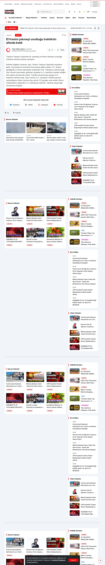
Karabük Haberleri (15, 18)
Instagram (44, 105)
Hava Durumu (47, 4)
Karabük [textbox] (94, 12)
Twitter (30, 105)
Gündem (44, 18)
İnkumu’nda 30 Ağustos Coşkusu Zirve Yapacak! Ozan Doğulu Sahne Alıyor (86, 106)
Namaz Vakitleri (58, 4)
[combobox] (98, 11)
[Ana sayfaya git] (6, 18)
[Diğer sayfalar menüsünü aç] (15, 22)
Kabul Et (73, 560)
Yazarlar (16, 4)
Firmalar (81, 18)
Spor (74, 18)
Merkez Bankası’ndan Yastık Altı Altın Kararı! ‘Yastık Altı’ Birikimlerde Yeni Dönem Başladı (85, 117)
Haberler (9, 35)
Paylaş (62, 50)
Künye (79, 4)
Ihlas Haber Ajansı (18, 49)
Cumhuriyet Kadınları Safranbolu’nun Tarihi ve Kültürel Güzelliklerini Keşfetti (86, 96)
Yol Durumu (38, 4)
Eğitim (68, 18)
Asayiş (52, 18)
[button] (74, 12)
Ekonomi (60, 18)
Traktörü (18, 113)
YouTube (59, 105)
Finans (67, 4)
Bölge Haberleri (31, 18)
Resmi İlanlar (9, 4)
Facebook (16, 105)
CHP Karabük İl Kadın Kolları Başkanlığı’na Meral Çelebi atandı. (86, 126)
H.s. (8, 113)
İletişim (73, 4)
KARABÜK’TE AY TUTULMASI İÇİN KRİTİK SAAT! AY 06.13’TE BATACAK (48, 28)
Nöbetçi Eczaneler (27, 4)
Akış (9, 22)
